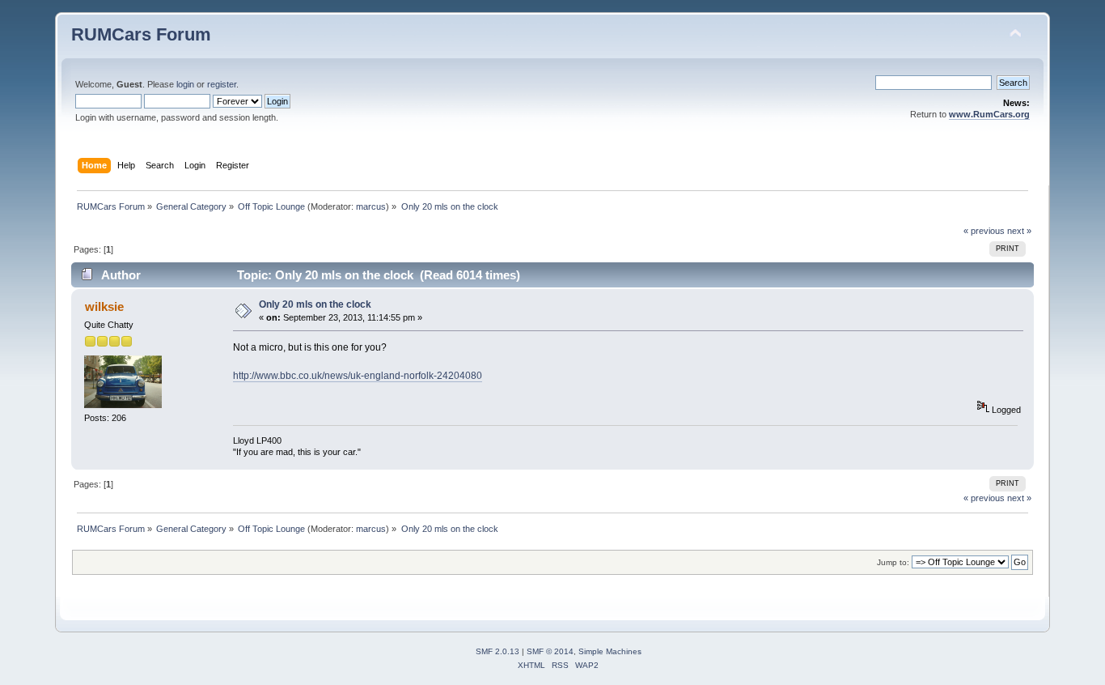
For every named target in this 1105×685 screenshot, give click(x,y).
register (221, 84)
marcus (371, 206)
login (185, 84)
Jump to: (893, 562)
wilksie (104, 306)
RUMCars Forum (141, 34)
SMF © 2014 (550, 651)
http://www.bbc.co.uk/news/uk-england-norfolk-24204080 (357, 375)
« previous (984, 231)
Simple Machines (609, 651)
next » (1019, 231)
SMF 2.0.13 (497, 651)
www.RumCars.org (989, 114)
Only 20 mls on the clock (315, 304)
